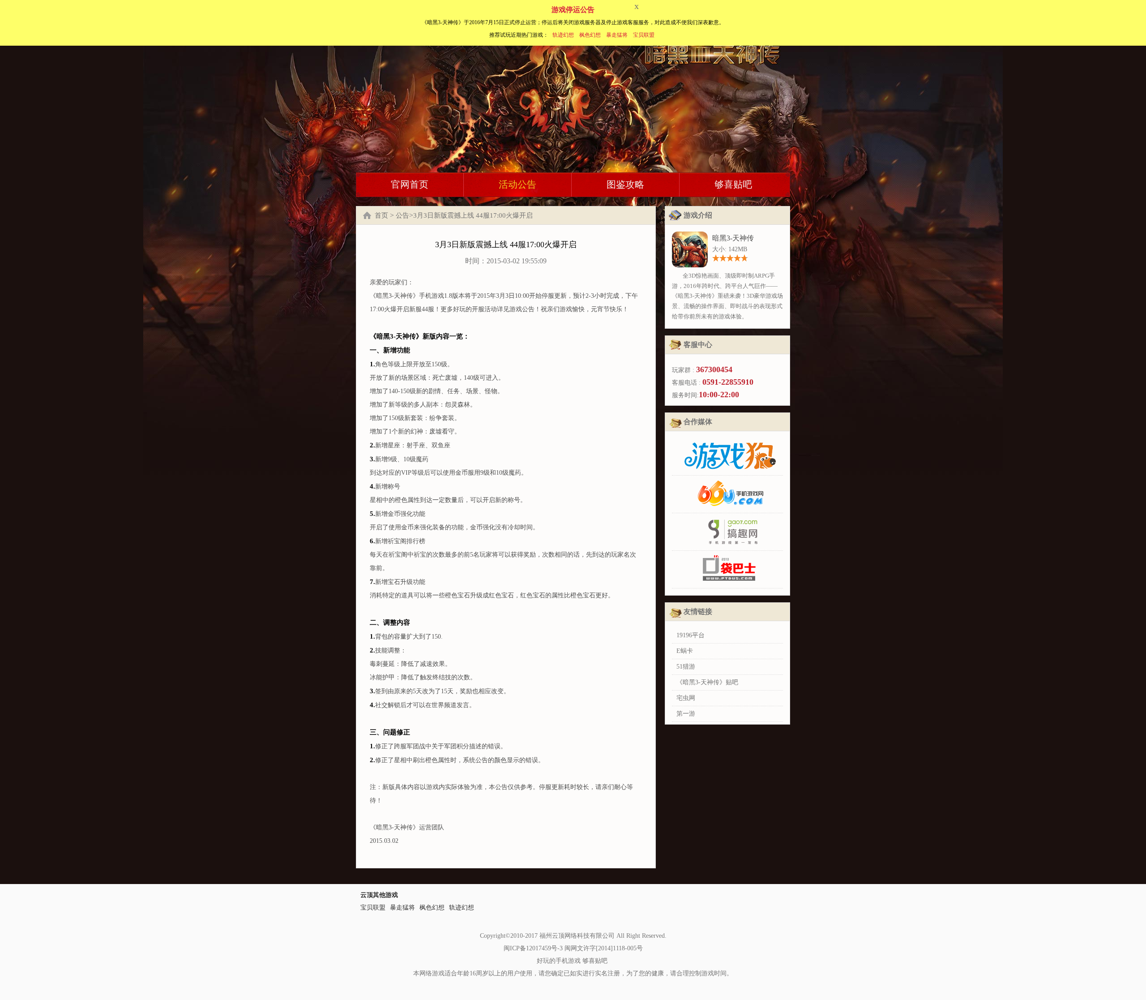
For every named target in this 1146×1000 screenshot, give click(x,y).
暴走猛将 (617, 35)
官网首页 (409, 184)
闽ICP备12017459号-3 (533, 948)
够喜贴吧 (733, 184)
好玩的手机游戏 (559, 960)
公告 (402, 215)
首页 (381, 215)
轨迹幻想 (563, 35)
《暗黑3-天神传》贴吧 (707, 682)
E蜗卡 (684, 651)
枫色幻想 (590, 35)
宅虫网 (685, 698)
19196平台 (690, 635)
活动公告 (517, 184)
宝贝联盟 (643, 35)
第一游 (685, 713)
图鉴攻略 (625, 184)
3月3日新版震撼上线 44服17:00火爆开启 (473, 215)
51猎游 (685, 666)
